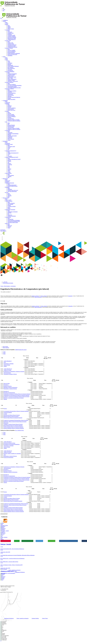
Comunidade (5, 100)
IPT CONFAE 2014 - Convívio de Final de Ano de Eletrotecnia (12, 558)
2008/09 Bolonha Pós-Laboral (20, 349)
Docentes (7, 111)
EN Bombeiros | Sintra (12, 76)
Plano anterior (5, 346)
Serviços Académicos (12, 51)
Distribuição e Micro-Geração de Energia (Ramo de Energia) (15, 421)
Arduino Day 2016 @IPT (5, 552)
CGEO (9, 153)
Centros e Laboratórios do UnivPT (11, 157)
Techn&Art (10, 156)
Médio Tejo (7, 223)
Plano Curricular (6, 347)
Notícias (2, 544)
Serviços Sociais (11, 95)
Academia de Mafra (11, 74)
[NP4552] (2, 574)
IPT (1, 18)
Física (5, 362)
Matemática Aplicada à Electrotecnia (10, 387)
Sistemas (5, 399)
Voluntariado (10, 136)
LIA (8, 149)
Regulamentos (10, 94)
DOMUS (9, 163)
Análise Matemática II (8, 368)
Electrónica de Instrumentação (9, 392)
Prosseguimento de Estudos (8, 282)
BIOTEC (9, 160)
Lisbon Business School (12, 86)
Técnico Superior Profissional (13, 66)
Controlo (5, 413)
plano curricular (44, 295)
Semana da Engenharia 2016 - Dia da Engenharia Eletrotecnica (12, 548)
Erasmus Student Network (12, 186)
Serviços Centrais (11, 114)
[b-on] (1, 579)
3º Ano (4, 353)
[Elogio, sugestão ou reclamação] (3, 569)
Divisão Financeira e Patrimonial (14, 53)
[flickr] (10, 620)
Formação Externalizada (9, 71)
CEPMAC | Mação (11, 80)
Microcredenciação (11, 68)
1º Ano (4, 351)
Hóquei (9, 208)
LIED (9, 166)
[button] (0, 640)
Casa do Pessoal (11, 118)
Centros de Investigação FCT (10, 150)
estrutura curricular (35, 295)
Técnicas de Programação (8, 457)
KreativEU (7, 181)
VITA (9, 171)
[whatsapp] (13, 620)
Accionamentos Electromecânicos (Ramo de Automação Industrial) (16, 411)
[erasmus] (2, 577)
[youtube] (6, 620)
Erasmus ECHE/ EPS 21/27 (13, 190)
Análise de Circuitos (7, 370)
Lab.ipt (9, 147)
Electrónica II (6, 391)
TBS (8, 177)
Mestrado (9, 64)
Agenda (8, 544)
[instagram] (4, 620)
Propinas (9, 98)
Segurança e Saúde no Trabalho (13, 119)
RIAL (9, 196)
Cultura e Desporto (8, 201)
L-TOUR (9, 168)
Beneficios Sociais (11, 126)
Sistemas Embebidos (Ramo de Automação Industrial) (14, 428)
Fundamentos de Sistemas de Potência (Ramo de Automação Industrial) (17, 393)
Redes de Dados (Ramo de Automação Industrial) (13, 417)
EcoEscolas (10, 137)
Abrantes (9, 226)
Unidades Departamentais (12, 46)
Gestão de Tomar (11, 43)
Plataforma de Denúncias (9, 618)
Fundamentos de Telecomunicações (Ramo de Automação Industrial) (16, 395)
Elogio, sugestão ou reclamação (22, 618)
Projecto (5, 408)
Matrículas (9, 96)
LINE (9, 167)
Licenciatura (10, 63)
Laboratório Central (9, 144)
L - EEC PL (5, 281)
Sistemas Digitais (7, 364)
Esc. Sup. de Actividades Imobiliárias (14, 85)
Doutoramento (10, 65)
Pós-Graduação (10, 67)
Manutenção (6, 422)
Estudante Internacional (9, 182)
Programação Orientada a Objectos (10, 374)
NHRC (9, 170)
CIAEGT (9, 161)
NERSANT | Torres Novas (13, 81)
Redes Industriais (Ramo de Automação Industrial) (13, 425)
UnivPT (4, 21)
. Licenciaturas (13, 286)
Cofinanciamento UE (12, 39)
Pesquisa (3, 229)
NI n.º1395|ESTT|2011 (19, 430)
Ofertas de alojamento (12, 216)
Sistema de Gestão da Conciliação (14, 120)
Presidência (10, 34)
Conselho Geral (10, 33)
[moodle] (5, 522)
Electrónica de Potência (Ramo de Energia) (12, 415)
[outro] (2, 522)
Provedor (9, 106)
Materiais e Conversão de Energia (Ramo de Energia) (14, 397)
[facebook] (1, 522)
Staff (6, 121)
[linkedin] (8, 620)
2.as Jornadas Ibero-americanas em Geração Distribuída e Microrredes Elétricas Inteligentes (17, 555)
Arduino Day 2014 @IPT (5, 568)
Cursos (6, 59)
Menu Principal (3, 230)
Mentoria (9, 134)
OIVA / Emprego (11, 138)
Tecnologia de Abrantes (12, 44)
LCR (8, 165)
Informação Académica (9, 88)
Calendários (10, 91)
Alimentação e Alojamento (10, 209)
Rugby (9, 207)
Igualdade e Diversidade (12, 135)
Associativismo (8, 217)
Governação (7, 29)
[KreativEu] (2, 576)
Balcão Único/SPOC (11, 99)
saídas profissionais (38, 297)
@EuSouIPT (7, 130)
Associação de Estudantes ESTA (14, 221)
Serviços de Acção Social (12, 54)
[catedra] (2, 578)
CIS (8, 162)
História (6, 24)
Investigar (9, 117)
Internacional (5, 178)
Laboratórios (10, 55)
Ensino (4, 56)
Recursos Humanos (11, 52)
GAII (9, 148)
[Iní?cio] (12, 6)
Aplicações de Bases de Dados (9, 443)
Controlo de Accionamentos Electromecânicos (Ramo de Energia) (16, 420)
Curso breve (10, 69)
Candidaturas (5, 20)
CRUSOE (9, 195)
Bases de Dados (7, 383)
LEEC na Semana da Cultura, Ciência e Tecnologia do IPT (11, 564)
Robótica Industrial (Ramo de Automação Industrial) (13, 426)
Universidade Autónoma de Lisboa (14, 87)
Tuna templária (10, 204)
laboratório (70, 295)
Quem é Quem (45, 618)
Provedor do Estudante (12, 37)
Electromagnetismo (7, 372)
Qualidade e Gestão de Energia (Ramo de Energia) (13, 424)
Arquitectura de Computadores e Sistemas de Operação (14, 371)
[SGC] (1, 575)
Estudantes (7, 103)
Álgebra (5, 366)
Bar (8, 213)
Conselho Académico (12, 36)
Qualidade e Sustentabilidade (13, 133)
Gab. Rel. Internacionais (12, 191)
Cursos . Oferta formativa (5, 286)
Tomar (9, 227)
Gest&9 (9, 172)
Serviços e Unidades (9, 48)
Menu (6, 22)
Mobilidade (7, 187)
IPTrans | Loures (11, 75)
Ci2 (8, 155)
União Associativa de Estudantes (14, 220)
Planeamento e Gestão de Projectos (10, 388)
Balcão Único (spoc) (11, 110)
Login (4, 9)
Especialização (10, 70)
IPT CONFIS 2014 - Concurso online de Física (9, 561)
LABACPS (10, 164)
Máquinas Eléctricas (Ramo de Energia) (11, 416)
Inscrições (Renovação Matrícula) (14, 97)
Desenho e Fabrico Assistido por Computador (12, 453)
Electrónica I (6, 384)
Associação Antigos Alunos (13, 222)
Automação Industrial (8, 412)
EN (3, 10)
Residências (10, 214)
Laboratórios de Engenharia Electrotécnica (12, 444)
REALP (6, 192)
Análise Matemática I (8, 361)
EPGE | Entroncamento (12, 79)
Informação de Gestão (12, 38)
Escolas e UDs (8, 40)
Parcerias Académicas (9, 82)
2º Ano (4, 352)
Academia (9, 176)
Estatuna (9, 205)
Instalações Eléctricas (8, 386)
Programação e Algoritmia (8, 363)
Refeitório (9, 212)
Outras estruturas (8, 173)
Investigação (5, 141)
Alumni (9, 140)
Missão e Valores (11, 28)
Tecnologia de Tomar (12, 45)
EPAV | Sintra (10, 78)
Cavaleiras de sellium (12, 206)
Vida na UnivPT (6, 197)
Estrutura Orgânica (35, 618)
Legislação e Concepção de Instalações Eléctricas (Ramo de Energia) (16, 396)
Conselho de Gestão (11, 35)
